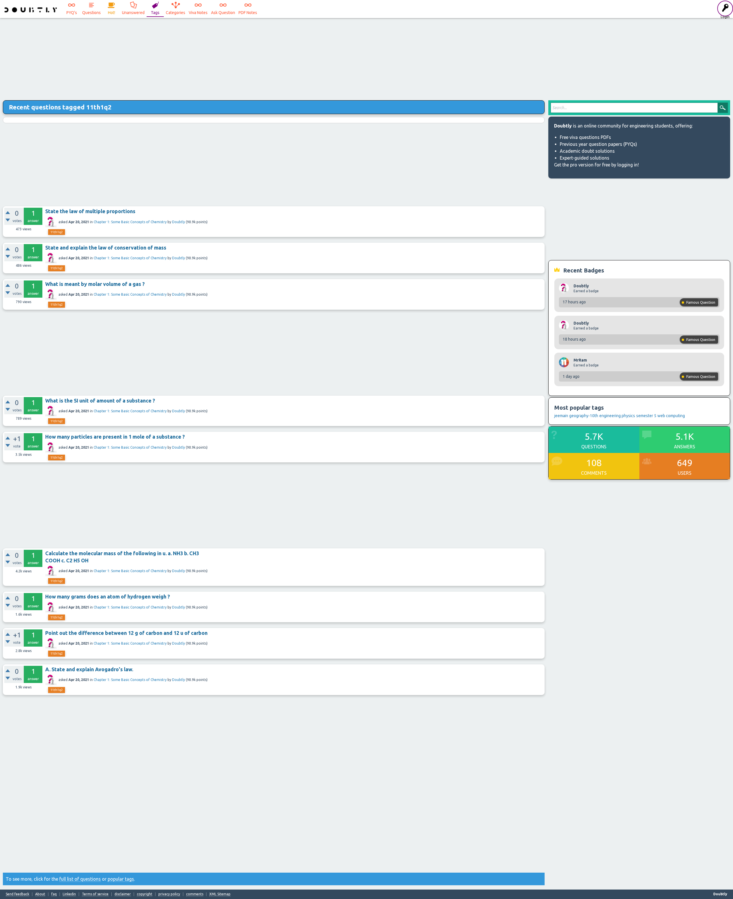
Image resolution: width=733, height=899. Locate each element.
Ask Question (223, 12)
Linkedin (69, 894)
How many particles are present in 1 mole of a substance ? (115, 436)
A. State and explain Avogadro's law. (89, 669)
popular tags (121, 879)
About (40, 894)
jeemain (561, 415)
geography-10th (583, 415)
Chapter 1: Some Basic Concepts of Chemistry (130, 222)
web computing (671, 415)
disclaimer (123, 894)
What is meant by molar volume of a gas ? (95, 284)
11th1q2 (56, 232)
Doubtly (178, 222)
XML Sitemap (219, 894)
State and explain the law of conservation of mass (105, 247)
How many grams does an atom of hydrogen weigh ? (107, 596)
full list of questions (80, 879)
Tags (155, 12)
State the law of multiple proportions (90, 211)
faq (54, 894)
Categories (175, 12)
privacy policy (169, 894)
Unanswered (133, 12)
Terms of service (95, 894)
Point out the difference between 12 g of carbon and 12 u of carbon (126, 633)
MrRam (580, 360)
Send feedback (17, 894)
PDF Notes (248, 12)
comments (194, 894)
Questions (91, 12)
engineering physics (617, 415)
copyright (144, 894)
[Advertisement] (366, 57)
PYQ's (71, 12)
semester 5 (646, 415)
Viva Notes (198, 12)
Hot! (111, 12)
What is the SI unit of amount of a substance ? (100, 400)
